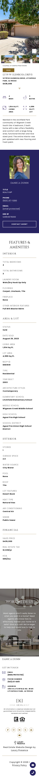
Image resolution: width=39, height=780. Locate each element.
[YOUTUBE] (19, 735)
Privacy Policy (19, 765)
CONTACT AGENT (19, 224)
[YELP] (25, 730)
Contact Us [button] (19, 642)
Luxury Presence (19, 750)
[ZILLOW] (31, 730)
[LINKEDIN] (19, 730)
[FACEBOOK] (8, 730)
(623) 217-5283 (10, 200)
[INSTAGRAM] (13, 730)
